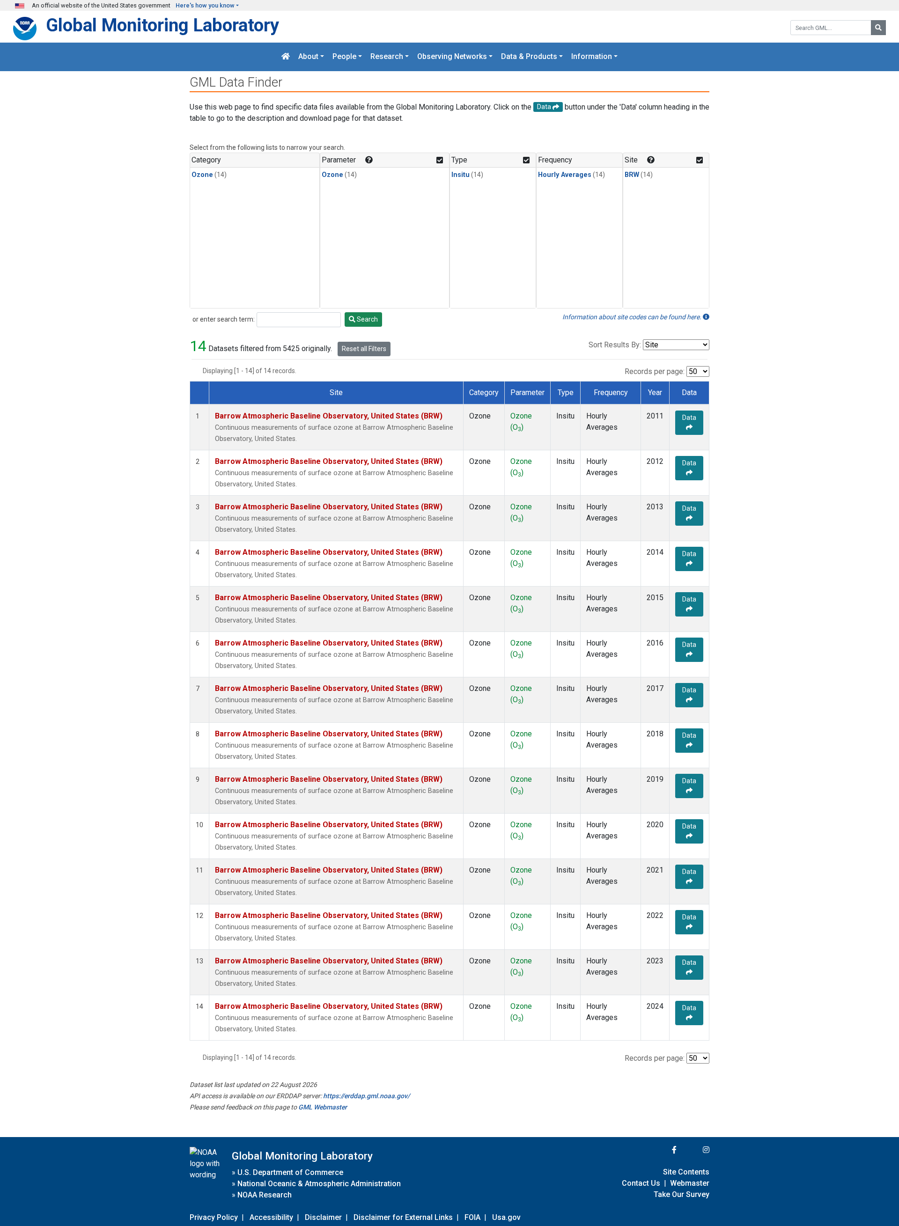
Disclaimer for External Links (403, 1217)
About (308, 56)
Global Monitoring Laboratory (162, 25)
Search (366, 319)
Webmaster (689, 1183)
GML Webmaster (322, 1107)
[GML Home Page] (286, 56)
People (344, 56)
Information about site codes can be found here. (632, 317)
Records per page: (655, 371)
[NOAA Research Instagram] (693, 1150)
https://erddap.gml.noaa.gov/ (366, 1096)
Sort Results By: (615, 344)
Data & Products (529, 56)
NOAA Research (264, 1194)
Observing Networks (452, 56)
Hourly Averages (564, 175)
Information (591, 56)
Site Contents (686, 1171)
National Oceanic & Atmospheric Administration (319, 1183)
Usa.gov (506, 1217)
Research (386, 56)
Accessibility (271, 1217)
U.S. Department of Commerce (290, 1172)
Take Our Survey (681, 1194)
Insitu (460, 175)
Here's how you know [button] (205, 5)
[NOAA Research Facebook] (661, 1150)
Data (689, 417)
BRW (632, 175)
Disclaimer (323, 1217)
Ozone (202, 175)
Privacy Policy (214, 1217)
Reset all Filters (364, 348)
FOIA (472, 1217)
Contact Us (641, 1183)
